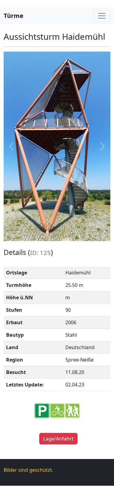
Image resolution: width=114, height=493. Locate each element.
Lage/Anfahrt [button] (58, 438)
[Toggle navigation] (101, 16)
